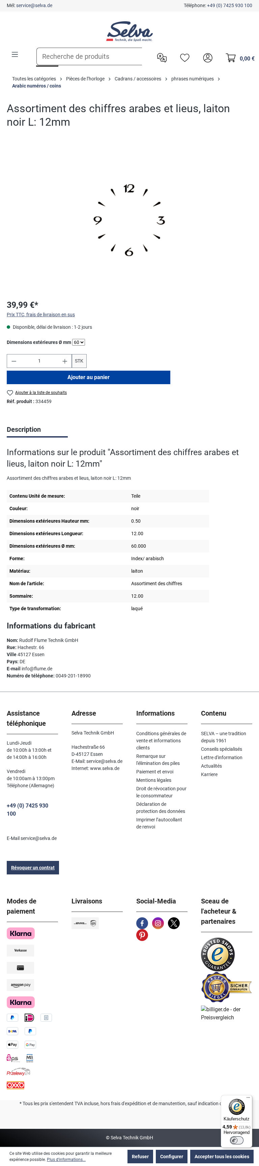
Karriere (209, 774)
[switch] (236, 1140)
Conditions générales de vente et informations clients (161, 740)
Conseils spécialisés (221, 749)
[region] (129, 220)
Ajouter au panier (88, 377)
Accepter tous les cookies (222, 1156)
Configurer (171, 1156)
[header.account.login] (206, 57)
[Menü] (248, 1099)
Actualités (211, 766)
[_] (129, 220)
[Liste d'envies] (183, 57)
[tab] (37, 430)
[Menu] (15, 54)
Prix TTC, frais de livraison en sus (41, 314)
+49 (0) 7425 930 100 (229, 5)
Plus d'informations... (66, 1159)
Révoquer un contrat (33, 867)
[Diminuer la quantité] (14, 361)
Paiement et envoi (154, 771)
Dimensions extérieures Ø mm (39, 342)
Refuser (140, 1156)
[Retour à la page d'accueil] (129, 31)
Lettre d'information (221, 757)
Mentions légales (153, 780)
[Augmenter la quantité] (65, 361)
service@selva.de (34, 5)
